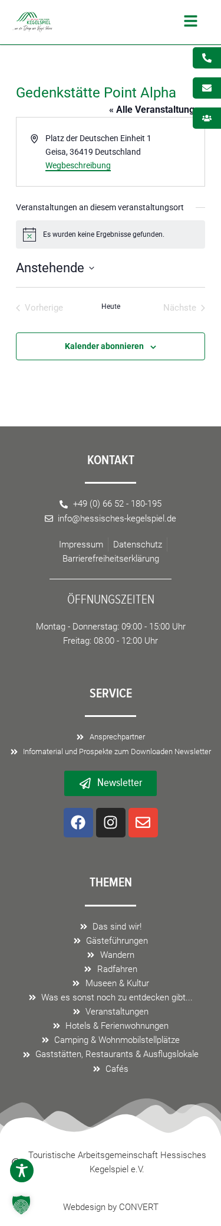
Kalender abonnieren (104, 346)
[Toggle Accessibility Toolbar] (22, 1170)
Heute (110, 306)
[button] (128, 22)
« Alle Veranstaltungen (157, 109)
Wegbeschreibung (78, 165)
